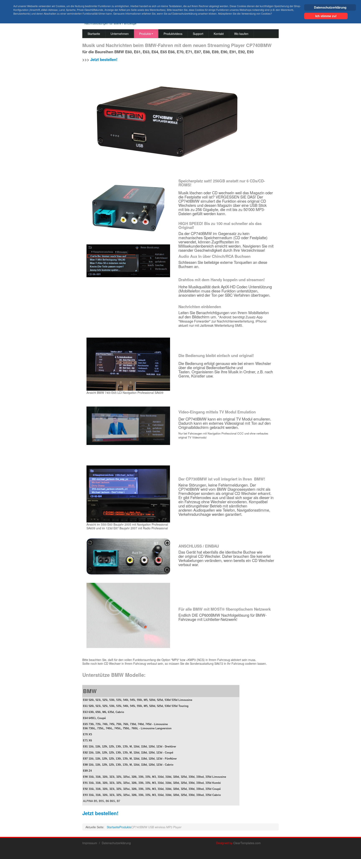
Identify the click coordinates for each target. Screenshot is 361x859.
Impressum (89, 843)
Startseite (94, 34)
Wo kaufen (241, 34)
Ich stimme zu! (326, 16)
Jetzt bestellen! (103, 59)
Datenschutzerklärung (116, 843)
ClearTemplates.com (247, 843)
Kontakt (219, 34)
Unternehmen (120, 34)
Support (198, 34)
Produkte (145, 34)
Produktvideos (173, 34)
